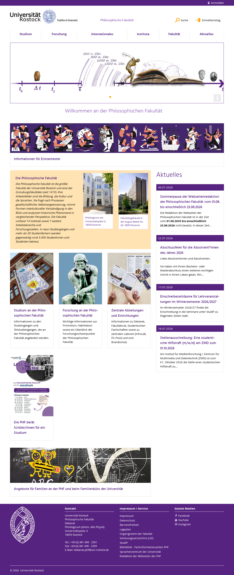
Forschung (59, 34)
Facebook (184, 515)
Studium (26, 34)
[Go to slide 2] (114, 96)
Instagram (184, 524)
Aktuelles (207, 34)
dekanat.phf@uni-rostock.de (91, 550)
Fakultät (174, 34)
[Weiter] (217, 98)
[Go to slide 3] (119, 96)
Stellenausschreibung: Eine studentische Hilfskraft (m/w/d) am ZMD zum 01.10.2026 (188, 343)
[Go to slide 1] (110, 96)
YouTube (183, 520)
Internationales (102, 34)
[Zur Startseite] (44, 16)
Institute (143, 34)
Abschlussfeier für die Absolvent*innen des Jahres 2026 (189, 250)
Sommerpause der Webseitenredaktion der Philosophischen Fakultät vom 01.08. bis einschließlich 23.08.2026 (190, 202)
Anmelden (217, 3)
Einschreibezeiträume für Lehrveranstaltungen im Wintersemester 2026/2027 (189, 299)
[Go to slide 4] (123, 96)
